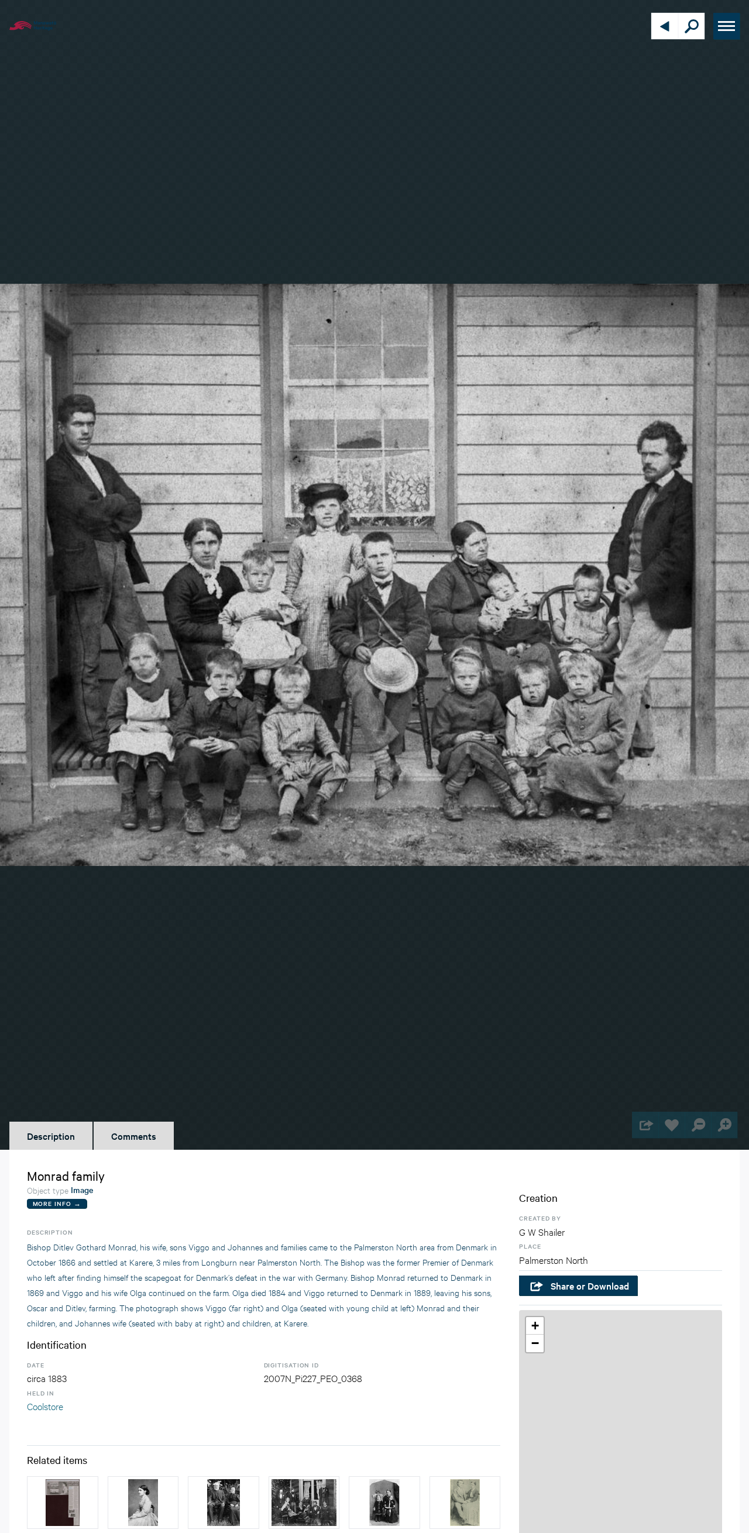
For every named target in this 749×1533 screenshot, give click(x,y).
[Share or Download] (645, 1125)
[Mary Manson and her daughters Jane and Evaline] (384, 1502)
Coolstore (45, 1406)
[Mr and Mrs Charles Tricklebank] (223, 1502)
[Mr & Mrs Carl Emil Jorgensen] (465, 1502)
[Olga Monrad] (143, 1502)
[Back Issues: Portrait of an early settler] (62, 1502)
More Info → (57, 1203)
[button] (535, 1326)
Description (51, 1135)
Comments (133, 1135)
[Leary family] (304, 1502)
